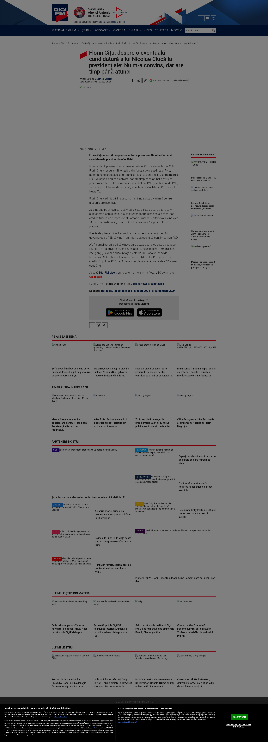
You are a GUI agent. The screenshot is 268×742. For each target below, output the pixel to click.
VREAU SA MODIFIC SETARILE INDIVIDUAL (238, 726)
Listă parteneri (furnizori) (127, 722)
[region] (134, 723)
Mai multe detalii (60, 717)
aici (94, 728)
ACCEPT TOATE (239, 717)
